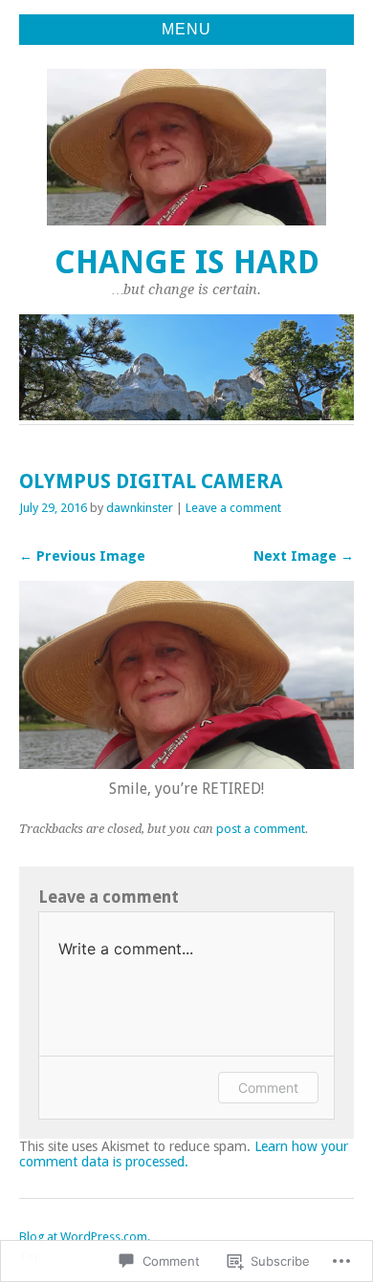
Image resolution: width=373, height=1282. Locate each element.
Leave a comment (233, 508)
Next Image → (303, 556)
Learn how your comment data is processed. (183, 1154)
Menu (186, 29)
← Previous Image (82, 556)
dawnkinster (139, 508)
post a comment (260, 829)
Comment (268, 1087)
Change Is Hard (187, 262)
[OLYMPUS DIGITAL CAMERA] (186, 764)
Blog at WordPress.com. (84, 1236)
